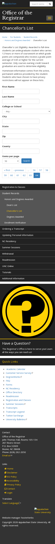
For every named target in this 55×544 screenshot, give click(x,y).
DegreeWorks (14, 376)
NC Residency (9, 241)
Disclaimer (11, 472)
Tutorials (6, 272)
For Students (15, 37)
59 (5, 175)
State (5, 126)
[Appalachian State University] (13, 4)
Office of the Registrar (17, 15)
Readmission (8, 259)
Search (26, 160)
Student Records (30, 37)
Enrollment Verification (15, 222)
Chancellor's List (14, 211)
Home (4, 37)
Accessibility (12, 480)
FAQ (8, 380)
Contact (11, 488)
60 (11, 175)
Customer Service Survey (19, 372)
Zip (4, 136)
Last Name (8, 96)
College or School (11, 106)
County (6, 146)
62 (24, 175)
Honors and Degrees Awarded (17, 40)
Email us (7, 455)
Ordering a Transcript (13, 228)
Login (9, 492)
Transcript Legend (15, 411)
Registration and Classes (18, 400)
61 (18, 175)
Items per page (10, 156)
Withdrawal (7, 253)
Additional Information (13, 278)
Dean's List (12, 205)
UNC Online (8, 266)
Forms (9, 384)
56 (34, 170)
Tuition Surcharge (14, 415)
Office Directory (14, 392)
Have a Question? (16, 343)
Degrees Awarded (15, 216)
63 (30, 175)
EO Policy (11, 476)
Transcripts (11, 407)
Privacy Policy (13, 484)
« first (7, 170)
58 (46, 170)
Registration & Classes (13, 186)
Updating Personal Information (17, 235)
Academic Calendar (15, 369)
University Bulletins (16, 419)
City (4, 116)
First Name (8, 86)
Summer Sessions (11, 247)
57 (40, 170)
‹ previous (19, 170)
